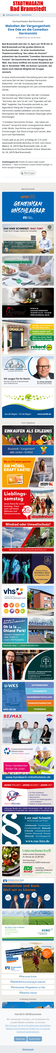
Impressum (28, 1049)
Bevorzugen (29, 173)
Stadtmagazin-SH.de (12, 15)
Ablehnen (20, 1038)
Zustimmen (34, 1038)
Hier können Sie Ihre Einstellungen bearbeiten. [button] (28, 1025)
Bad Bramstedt (26, 15)
